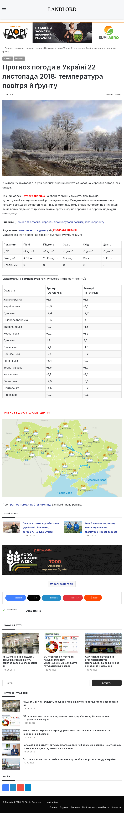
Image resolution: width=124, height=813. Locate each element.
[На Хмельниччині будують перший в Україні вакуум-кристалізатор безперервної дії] (20, 643)
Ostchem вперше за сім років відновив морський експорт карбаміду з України (69, 759)
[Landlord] (62, 9)
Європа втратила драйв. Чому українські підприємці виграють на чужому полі (41, 527)
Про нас (54, 807)
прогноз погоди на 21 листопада (30, 504)
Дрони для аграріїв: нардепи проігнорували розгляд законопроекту (59, 222)
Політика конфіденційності (95, 807)
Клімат (38, 48)
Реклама (75, 807)
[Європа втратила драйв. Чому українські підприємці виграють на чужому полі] (11, 527)
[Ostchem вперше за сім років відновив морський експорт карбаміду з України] (11, 764)
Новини (29, 48)
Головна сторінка (13, 48)
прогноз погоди (62, 584)
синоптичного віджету (32, 230)
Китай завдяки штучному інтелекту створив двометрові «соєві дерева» (101, 527)
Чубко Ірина (32, 610)
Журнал (64, 807)
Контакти (116, 807)
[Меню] (4, 10)
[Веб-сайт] (25, 616)
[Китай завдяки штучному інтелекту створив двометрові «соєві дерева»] (73, 527)
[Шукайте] (120, 10)
